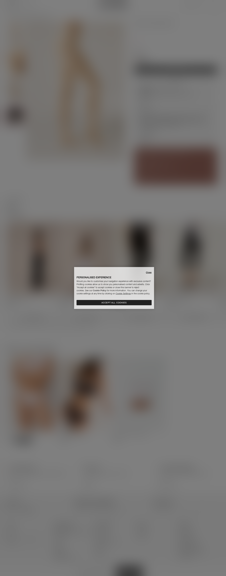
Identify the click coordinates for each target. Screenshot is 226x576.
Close (149, 272)
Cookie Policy (99, 290)
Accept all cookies (114, 302)
